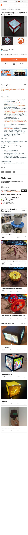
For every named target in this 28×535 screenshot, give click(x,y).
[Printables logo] (1, 5)
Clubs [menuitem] (15, 5)
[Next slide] (26, 41)
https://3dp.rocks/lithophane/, (12, 102)
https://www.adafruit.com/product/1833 (14, 120)
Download (14, 59)
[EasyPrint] (17, 1)
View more (23, 210)
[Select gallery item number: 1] (13, 312)
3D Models (4, 9)
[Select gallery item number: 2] (14, 312)
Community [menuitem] (21, 5)
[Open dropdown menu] (26, 12)
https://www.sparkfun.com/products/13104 (15, 111)
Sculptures (18, 9)
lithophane (8, 172)
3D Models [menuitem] (6, 5)
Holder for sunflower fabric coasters (12, 288)
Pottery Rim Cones (7, 234)
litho (14, 172)
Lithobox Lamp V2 (7, 374)
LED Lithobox (5, 347)
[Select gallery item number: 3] (14, 371)
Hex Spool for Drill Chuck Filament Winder (13, 315)
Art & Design (11, 9)
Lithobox (4, 401)
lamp (2, 172)
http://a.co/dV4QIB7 (9, 113)
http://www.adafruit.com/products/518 (14, 110)
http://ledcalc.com (8, 128)
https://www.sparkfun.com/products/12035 (15, 121)
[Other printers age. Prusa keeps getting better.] (14, 72)
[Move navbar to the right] (27, 5)
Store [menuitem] (11, 5)
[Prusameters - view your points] (19, 1)
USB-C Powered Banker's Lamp (10, 428)
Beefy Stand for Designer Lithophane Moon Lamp (14, 261)
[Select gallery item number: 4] (15, 371)
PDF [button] (25, 84)
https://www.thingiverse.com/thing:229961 (15, 105)
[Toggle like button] (3, 237)
